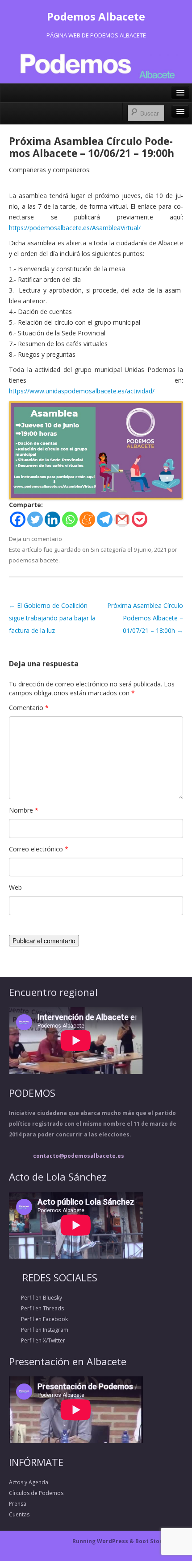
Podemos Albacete (96, 16)
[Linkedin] (52, 519)
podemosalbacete (33, 560)
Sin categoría (108, 549)
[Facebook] (17, 519)
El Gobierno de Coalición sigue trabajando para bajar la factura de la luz (52, 618)
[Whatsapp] (70, 519)
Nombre (23, 810)
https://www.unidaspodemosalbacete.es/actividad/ (81, 391)
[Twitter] (35, 519)
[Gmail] (122, 519)
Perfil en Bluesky (35, 1297)
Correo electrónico (38, 849)
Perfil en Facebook (38, 1319)
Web (15, 887)
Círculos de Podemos (36, 1493)
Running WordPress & (103, 1541)
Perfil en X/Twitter (37, 1340)
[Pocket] (139, 519)
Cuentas (19, 1514)
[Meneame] (87, 519)
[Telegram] (105, 519)
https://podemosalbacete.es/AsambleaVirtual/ (75, 227)
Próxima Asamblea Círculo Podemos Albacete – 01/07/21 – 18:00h (145, 618)
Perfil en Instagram (38, 1330)
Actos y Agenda (28, 1482)
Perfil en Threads (36, 1308)
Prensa (17, 1503)
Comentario (29, 707)
